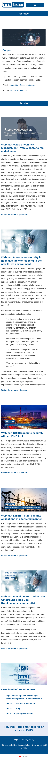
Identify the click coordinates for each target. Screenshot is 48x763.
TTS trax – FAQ (13, 708)
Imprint (17, 740)
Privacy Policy (28, 740)
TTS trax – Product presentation (20, 704)
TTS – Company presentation (19, 713)
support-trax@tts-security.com (22, 85)
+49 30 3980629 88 (18, 91)
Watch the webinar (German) (14, 215)
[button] (35, 5)
